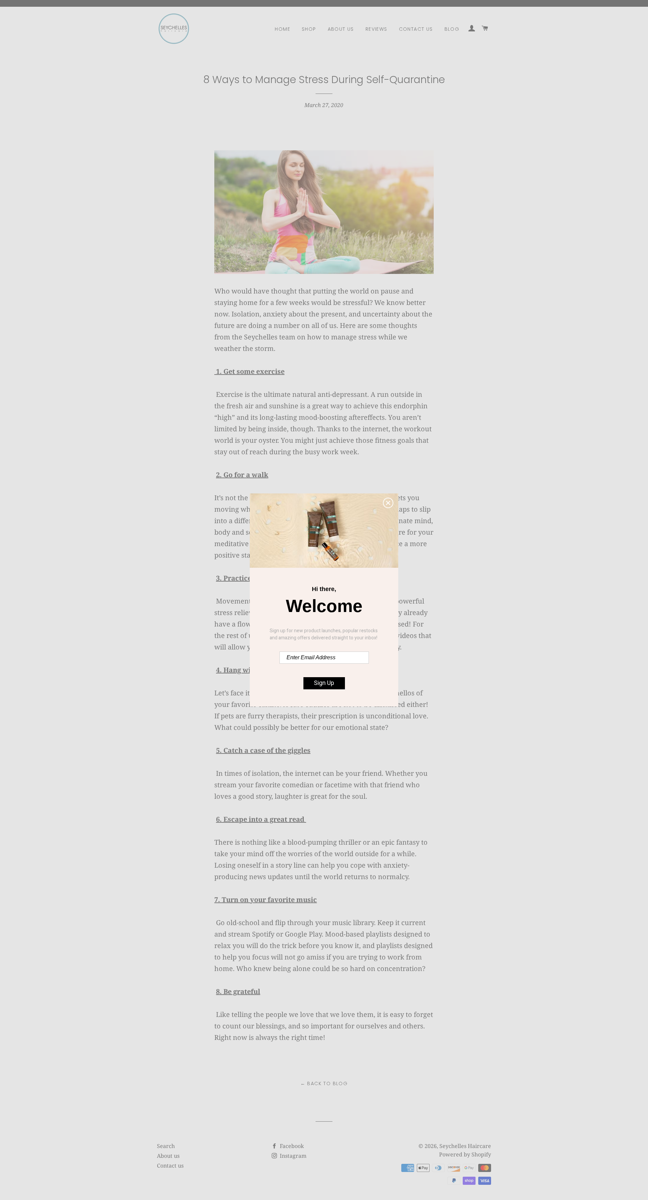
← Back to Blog (324, 1083)
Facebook (291, 1146)
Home (282, 29)
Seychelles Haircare (465, 1146)
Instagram (292, 1155)
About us (341, 29)
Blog (452, 29)
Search (166, 1146)
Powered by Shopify (465, 1154)
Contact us (416, 29)
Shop (309, 29)
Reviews (376, 29)
